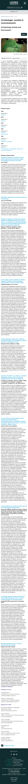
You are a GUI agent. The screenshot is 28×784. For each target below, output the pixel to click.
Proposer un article (8, 745)
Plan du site (14, 781)
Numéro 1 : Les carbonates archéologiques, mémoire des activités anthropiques (12, 149)
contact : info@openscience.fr (14, 773)
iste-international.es (9, 764)
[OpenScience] (14, 3)
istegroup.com (10, 759)
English (12, 777)
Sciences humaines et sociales (7, 16)
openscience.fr (9, 765)
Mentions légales (14, 779)
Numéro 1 (3, 115)
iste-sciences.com (8, 761)
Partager (23, 34)
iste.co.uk (10, 762)
